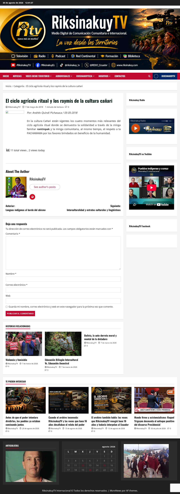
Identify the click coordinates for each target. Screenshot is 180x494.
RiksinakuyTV (168, 76)
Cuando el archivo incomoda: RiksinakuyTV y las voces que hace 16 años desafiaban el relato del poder (68, 421)
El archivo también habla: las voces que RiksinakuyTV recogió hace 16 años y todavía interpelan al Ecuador (110, 421)
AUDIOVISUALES (63, 76)
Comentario (13, 233)
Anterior (9, 466)
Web (8, 295)
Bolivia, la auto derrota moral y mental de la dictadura (100, 337)
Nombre (11, 273)
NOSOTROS (103, 76)
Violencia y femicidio (16, 360)
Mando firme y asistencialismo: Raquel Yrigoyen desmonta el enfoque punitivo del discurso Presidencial (154, 421)
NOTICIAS (17, 76)
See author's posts (45, 187)
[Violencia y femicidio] (24, 344)
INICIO (6, 76)
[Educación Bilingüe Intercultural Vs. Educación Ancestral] (63, 344)
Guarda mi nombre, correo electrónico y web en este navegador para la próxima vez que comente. (61, 306)
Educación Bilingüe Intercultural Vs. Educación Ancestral (61, 361)
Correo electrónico (16, 284)
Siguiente (53, 466)
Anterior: (26, 208)
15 (104, 465)
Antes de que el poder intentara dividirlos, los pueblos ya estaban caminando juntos (23, 421)
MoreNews (115, 490)
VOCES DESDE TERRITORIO (37, 76)
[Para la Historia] (146, 460)
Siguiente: (94, 208)
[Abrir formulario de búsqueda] (149, 76)
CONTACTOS (120, 76)
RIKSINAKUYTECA (84, 76)
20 (90, 470)
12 (83, 465)
